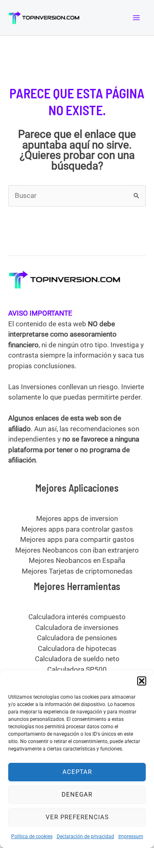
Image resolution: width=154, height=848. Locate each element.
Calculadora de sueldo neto (77, 659)
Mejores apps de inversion (77, 518)
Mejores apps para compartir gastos (77, 539)
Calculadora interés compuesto (77, 617)
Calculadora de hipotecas (77, 648)
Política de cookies (32, 836)
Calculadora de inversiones (77, 627)
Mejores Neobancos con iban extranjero (77, 550)
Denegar (77, 794)
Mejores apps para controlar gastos (77, 529)
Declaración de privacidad (85, 836)
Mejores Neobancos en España (77, 560)
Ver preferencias (77, 817)
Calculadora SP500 (77, 669)
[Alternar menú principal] (136, 17)
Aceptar (77, 772)
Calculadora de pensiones (77, 638)
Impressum (130, 836)
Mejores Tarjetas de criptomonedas (77, 571)
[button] (142, 681)
